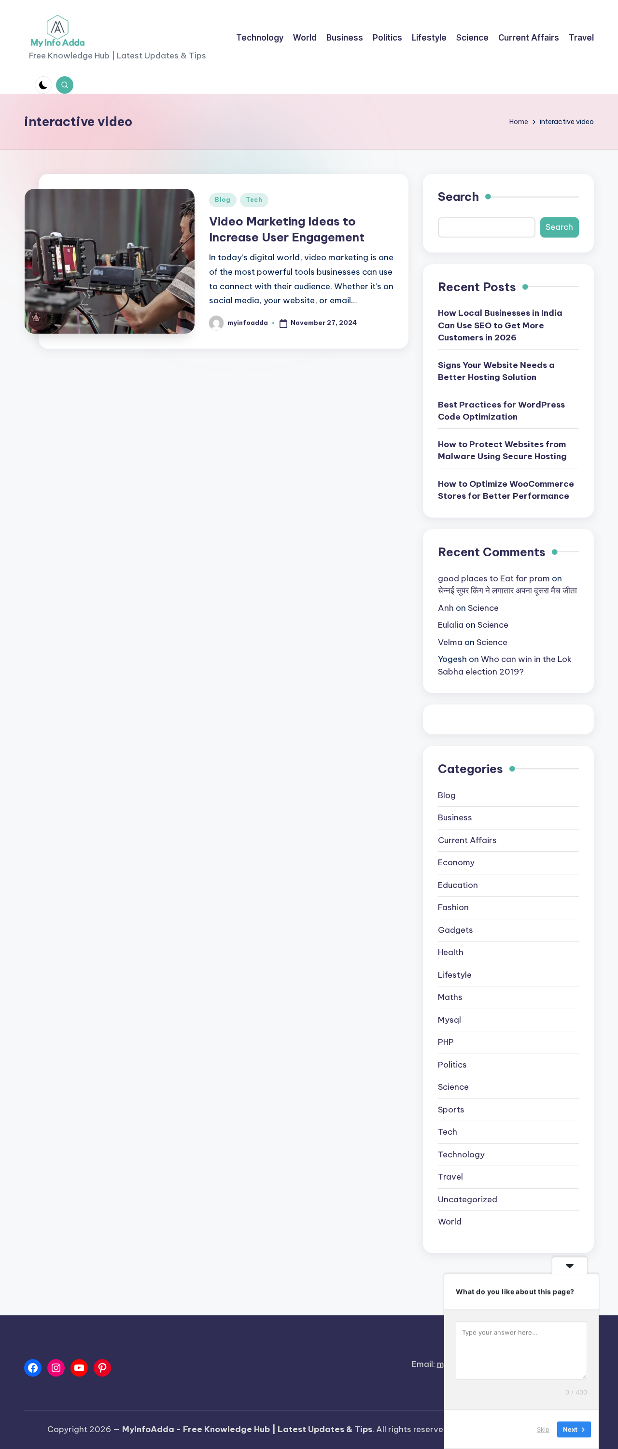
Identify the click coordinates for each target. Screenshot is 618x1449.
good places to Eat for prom (494, 578)
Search (458, 196)
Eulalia (451, 624)
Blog (223, 199)
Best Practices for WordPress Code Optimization (501, 410)
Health (451, 952)
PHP (446, 1042)
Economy (456, 862)
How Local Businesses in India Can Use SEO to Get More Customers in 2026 (500, 325)
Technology (461, 1154)
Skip (543, 1429)
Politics (452, 1064)
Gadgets (455, 930)
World (450, 1221)
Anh (446, 608)
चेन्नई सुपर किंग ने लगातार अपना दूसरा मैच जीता (507, 590)
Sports (451, 1109)
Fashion (453, 907)
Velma (450, 642)
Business (455, 817)
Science (483, 608)
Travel (450, 1176)
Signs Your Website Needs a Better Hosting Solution (496, 371)
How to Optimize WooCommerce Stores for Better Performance (506, 490)
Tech (254, 199)
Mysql (449, 1019)
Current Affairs (467, 840)
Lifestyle (455, 975)
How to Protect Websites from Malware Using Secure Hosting (502, 450)
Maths (450, 997)
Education (458, 885)
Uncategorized (467, 1199)
